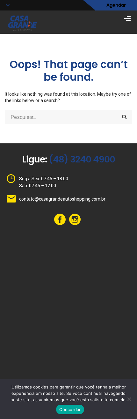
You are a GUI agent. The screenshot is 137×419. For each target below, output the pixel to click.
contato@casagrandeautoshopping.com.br (62, 199)
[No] (129, 399)
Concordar (70, 409)
